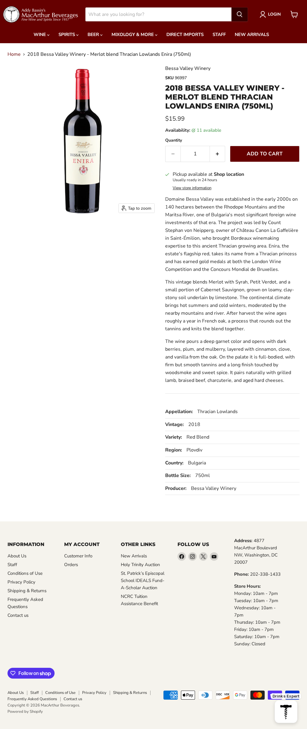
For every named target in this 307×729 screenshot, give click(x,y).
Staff (219, 35)
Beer (94, 35)
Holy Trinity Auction (140, 565)
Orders (71, 565)
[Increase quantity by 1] (217, 154)
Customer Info (78, 556)
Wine (40, 35)
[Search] (239, 14)
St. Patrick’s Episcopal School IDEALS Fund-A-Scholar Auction (142, 580)
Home (14, 54)
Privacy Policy (21, 582)
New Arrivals (252, 35)
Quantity (173, 140)
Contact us (17, 615)
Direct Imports (185, 35)
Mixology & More (133, 35)
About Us (16, 556)
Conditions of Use (25, 573)
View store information (192, 188)
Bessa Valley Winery (187, 68)
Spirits (67, 35)
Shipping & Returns (26, 591)
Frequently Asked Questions (32, 699)
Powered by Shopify (25, 711)
